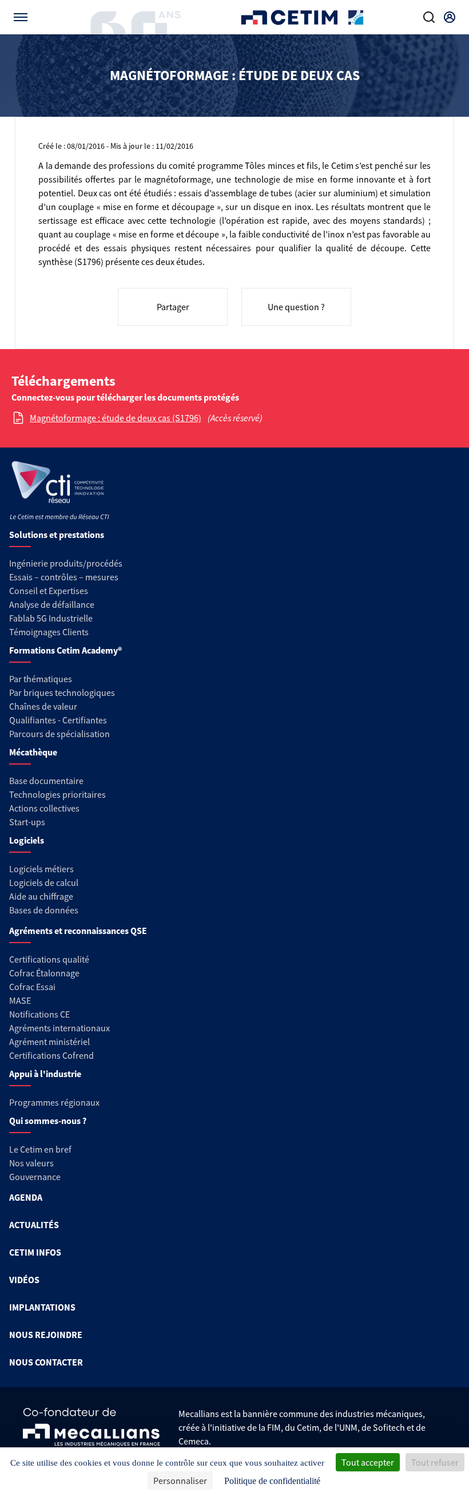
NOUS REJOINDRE (45, 1334)
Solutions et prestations (56, 534)
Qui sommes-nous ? (47, 1120)
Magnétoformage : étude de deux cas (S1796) (115, 418)
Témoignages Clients (49, 632)
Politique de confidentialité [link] (272, 1481)
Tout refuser (435, 1462)
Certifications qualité (49, 959)
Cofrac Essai (32, 986)
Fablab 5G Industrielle (51, 618)
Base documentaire (46, 780)
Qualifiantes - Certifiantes (58, 720)
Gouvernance (35, 1176)
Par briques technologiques (62, 692)
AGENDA (25, 1197)
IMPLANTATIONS (42, 1307)
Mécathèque (33, 752)
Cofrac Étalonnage (44, 973)
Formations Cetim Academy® (65, 650)
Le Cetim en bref (40, 1149)
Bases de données (43, 910)
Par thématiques (40, 678)
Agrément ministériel (49, 1041)
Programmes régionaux (54, 1102)
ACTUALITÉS (34, 1224)
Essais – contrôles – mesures (63, 577)
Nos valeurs (31, 1163)
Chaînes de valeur (43, 706)
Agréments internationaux (59, 1028)
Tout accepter (367, 1462)
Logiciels (26, 840)
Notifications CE (39, 1014)
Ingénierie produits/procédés (65, 563)
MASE (20, 1000)
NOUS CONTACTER (46, 1362)
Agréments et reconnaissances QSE (78, 930)
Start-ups (27, 822)
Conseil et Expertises (48, 590)
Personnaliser (180, 1480)
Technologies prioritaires (57, 794)
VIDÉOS (24, 1279)
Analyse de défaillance (51, 604)
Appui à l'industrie (45, 1073)
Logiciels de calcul (43, 882)
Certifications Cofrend (51, 1055)
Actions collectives (44, 808)
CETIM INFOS (35, 1252)
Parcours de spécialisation (59, 733)
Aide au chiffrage (41, 896)
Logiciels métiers (41, 868)
